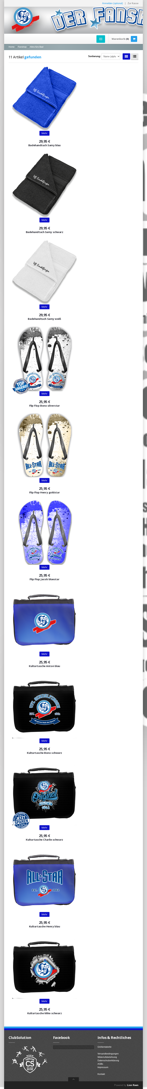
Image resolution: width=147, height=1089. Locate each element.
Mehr (44, 133)
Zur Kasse (133, 3)
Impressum (103, 1067)
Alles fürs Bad (36, 47)
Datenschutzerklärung (108, 1060)
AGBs (100, 1064)
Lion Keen (132, 1085)
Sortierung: (94, 56)
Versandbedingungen (108, 1053)
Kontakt (101, 1074)
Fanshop (22, 47)
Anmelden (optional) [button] (112, 3)
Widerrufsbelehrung (107, 1057)
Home (12, 47)
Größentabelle (105, 1047)
